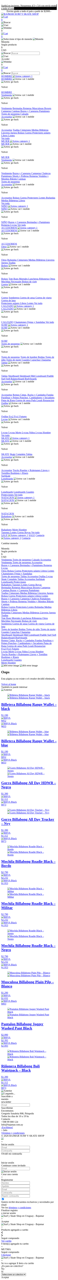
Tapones (5, 532)
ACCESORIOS (9, 227)
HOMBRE (7, 76)
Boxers (47, 108)
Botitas (41, 357)
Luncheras (33, 279)
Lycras (13, 225)
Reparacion (48, 400)
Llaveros (5, 132)
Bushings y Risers (19, 473)
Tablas (4, 362)
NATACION (8, 497)
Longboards (7, 478)
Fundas (50, 395)
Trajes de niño (33, 629)
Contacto (26, 538)
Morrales (23, 279)
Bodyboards (31, 378)
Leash (40, 400)
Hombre (23, 529)
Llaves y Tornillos (38, 654)
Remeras (27, 108)
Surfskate (5, 476)
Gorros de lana (8, 300)
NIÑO (4, 206)
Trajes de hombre (29, 357)
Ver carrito (6, 1241)
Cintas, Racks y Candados (33, 395)
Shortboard (14, 376)
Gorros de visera (43, 297)
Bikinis (13, 179)
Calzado (24, 114)
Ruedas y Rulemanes (30, 470)
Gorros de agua (27, 297)
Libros (4, 135)
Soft (8, 378)
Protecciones (7, 494)
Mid (33, 376)
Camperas (6, 111)
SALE (4, 535)
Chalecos (46, 173)
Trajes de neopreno (10, 114)
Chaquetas (46, 360)
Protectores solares (41, 132)
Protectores (33, 197)
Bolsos (21, 132)
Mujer (15, 529)
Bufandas (50, 197)
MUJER (5, 141)
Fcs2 (11, 416)
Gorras (20, 532)
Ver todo (5, 138)
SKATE (5, 438)
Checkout (6, 1255)
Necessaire (16, 281)
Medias (35, 130)
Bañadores (6, 516)
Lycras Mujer (15, 432)
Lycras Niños (29, 432)
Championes (20, 322)
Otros (4, 246)
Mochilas (6, 281)
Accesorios (6, 116)
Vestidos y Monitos (37, 601)
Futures (23, 416)
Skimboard (25, 376)
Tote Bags (14, 279)
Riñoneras (44, 279)
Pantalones (44, 111)
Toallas (16, 130)
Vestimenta (6, 95)
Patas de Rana (8, 400)
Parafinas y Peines (10, 397)
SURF (4, 325)
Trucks (16, 470)
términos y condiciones (20, 1207)
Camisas (16, 111)
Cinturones (26, 130)
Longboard (41, 376)
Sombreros (14, 297)
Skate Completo (18, 454)
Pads (34, 400)
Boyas (27, 532)
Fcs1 (16, 416)
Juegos (14, 132)
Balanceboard (18, 378)
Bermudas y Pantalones (38, 222)
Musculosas (38, 108)
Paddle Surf (46, 635)
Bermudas (18, 108)
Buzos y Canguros (29, 111)
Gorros (28, 132)
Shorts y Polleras (20, 176)
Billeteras (43, 130)
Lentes (11, 135)
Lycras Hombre (43, 432)
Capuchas (35, 360)
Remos (16, 395)
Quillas (4, 403)
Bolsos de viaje (29, 281)
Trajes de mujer (14, 360)
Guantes (26, 360)
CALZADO (7, 306)
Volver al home (8, 684)
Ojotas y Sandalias (36, 322)
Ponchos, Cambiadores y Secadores (37, 397)
